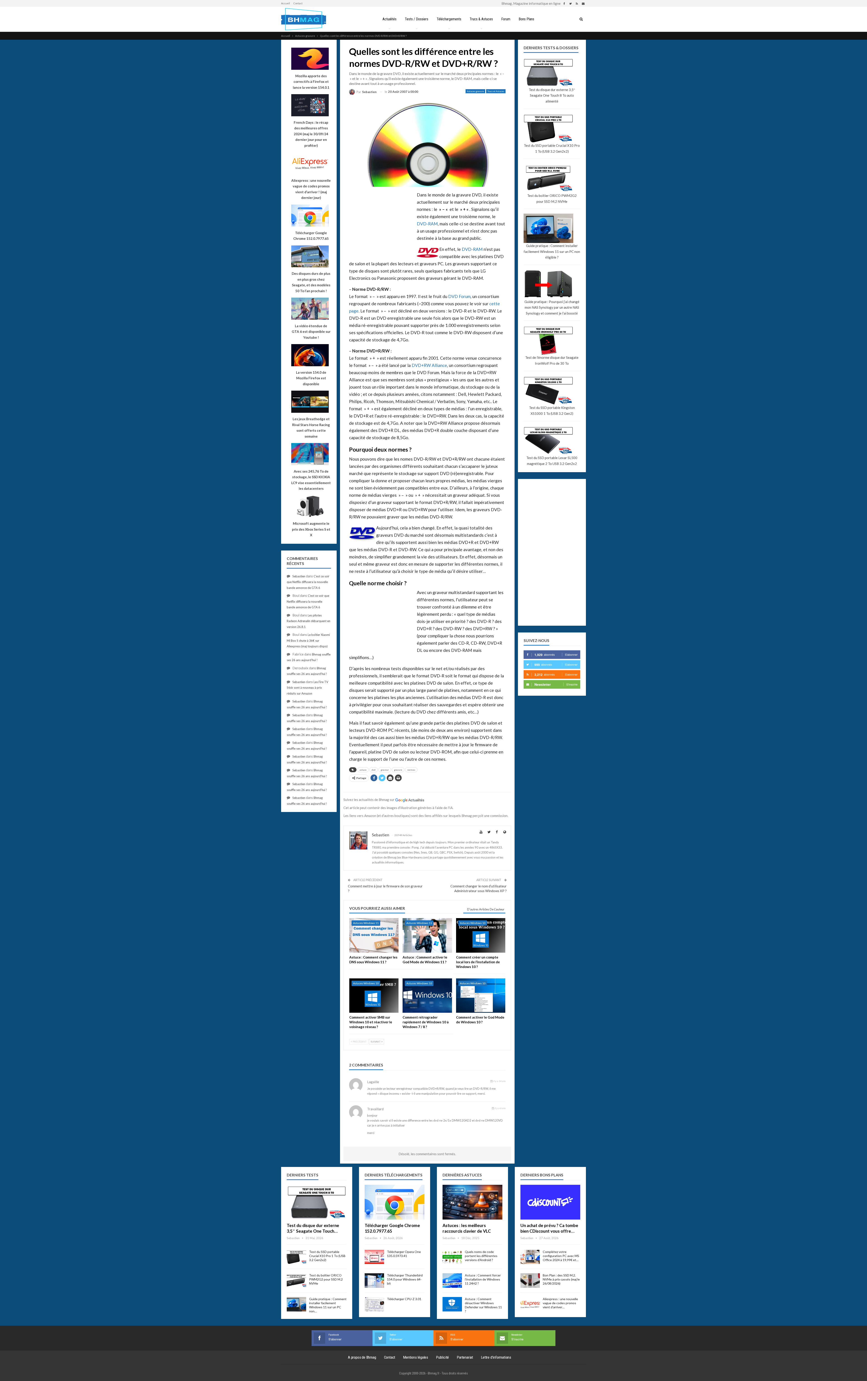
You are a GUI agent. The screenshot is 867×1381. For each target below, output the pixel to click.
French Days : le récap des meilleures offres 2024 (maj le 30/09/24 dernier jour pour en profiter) (311, 133)
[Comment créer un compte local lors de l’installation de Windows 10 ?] (480, 935)
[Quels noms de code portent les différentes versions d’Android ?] (452, 1257)
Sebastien (298, 576)
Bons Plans (526, 19)
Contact (298, 3)
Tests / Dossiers (416, 19)
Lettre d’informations (496, 1357)
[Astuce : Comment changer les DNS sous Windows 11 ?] (374, 935)
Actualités (389, 19)
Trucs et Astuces (495, 91)
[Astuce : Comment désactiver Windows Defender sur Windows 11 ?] (452, 1304)
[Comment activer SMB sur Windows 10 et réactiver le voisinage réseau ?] (374, 995)
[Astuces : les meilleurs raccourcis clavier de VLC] (472, 1202)
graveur (385, 769)
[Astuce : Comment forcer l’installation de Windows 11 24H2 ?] (452, 1280)
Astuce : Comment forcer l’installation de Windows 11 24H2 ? (483, 1279)
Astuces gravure (475, 91)
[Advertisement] (383, 223)
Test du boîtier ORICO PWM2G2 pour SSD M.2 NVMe (552, 198)
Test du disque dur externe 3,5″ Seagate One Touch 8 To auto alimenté (552, 95)
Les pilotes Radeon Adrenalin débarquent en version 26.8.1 (308, 621)
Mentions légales (415, 1357)
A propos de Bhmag (362, 1357)
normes (411, 769)
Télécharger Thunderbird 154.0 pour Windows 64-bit (405, 1279)
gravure (398, 769)
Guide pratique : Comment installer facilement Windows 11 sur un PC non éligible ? (552, 251)
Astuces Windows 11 (366, 923)
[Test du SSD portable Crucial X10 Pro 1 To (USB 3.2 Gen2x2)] (296, 1257)
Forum (505, 19)
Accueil (285, 3)
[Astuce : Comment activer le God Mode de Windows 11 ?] (427, 935)
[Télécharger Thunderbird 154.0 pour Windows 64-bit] (374, 1280)
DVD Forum (459, 296)
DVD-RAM (427, 223)
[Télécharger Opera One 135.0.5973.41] (374, 1257)
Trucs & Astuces (481, 19)
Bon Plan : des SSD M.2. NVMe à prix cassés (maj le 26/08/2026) (561, 1279)
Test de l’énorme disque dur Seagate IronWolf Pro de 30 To (551, 360)
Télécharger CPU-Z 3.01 (404, 1299)
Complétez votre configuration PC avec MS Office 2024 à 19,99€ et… (561, 1256)
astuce (363, 769)
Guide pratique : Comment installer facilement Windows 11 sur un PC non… (328, 1305)
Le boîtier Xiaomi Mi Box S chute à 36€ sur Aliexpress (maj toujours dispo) (308, 640)
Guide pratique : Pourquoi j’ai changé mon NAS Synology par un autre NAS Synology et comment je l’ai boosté (551, 307)
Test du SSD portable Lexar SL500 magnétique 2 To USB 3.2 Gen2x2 (551, 461)
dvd (373, 769)
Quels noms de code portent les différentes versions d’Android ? (481, 1256)
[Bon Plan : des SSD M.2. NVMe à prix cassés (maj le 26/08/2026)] (530, 1280)
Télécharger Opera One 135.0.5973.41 (404, 1254)
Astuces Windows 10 (472, 923)
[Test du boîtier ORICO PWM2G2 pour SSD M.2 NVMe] (296, 1280)
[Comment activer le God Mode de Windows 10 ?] (480, 995)
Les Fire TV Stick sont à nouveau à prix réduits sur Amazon (307, 687)
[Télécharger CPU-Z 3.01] (374, 1304)
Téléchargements (449, 19)
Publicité (442, 1357)
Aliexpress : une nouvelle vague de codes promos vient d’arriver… (560, 1303)
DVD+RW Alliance (429, 365)
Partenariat (465, 1357)
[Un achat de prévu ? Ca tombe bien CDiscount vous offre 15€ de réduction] (550, 1202)
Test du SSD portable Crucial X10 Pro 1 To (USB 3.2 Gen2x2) (552, 148)
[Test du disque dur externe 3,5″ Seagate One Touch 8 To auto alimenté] (317, 1202)
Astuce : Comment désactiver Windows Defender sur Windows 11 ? (483, 1305)
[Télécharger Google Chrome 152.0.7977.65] (394, 1202)
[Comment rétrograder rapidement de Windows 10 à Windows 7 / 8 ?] (427, 995)
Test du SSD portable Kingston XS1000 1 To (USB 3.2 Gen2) (552, 410)
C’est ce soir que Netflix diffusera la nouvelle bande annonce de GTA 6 (308, 582)
